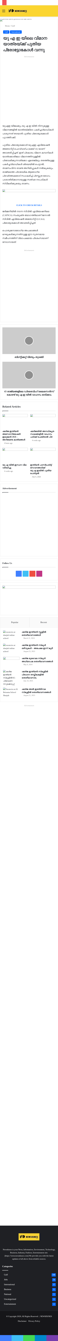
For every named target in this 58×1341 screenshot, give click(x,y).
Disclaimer (22, 1321)
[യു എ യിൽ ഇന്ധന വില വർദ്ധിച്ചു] (15, 455)
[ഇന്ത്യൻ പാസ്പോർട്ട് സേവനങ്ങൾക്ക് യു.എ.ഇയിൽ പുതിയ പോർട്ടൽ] (43, 455)
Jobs (6, 1279)
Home (7, 26)
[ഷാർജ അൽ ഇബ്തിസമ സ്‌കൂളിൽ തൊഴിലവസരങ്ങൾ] (11, 693)
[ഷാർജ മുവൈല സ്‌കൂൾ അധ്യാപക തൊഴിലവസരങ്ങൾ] (11, 662)
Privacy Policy (34, 1321)
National (7, 1294)
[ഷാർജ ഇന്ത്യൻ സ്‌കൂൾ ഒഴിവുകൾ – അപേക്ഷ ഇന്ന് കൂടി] (11, 649)
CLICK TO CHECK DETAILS (29, 205)
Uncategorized (10, 1299)
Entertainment (10, 1304)
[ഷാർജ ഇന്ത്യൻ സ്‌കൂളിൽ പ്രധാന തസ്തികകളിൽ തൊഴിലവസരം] (11, 678)
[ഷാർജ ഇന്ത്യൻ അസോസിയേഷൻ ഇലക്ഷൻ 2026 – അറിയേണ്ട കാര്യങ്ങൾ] (15, 421)
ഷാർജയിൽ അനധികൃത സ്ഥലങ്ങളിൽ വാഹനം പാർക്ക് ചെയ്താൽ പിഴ (42, 434)
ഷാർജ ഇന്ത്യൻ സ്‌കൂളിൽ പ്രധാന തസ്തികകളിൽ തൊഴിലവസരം (35, 674)
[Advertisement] (29, 87)
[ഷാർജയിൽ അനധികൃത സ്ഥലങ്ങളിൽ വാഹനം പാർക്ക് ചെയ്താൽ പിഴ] (43, 421)
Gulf (13, 26)
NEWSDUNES (46, 1316)
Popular (14, 622)
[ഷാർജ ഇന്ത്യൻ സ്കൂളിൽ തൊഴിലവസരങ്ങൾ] (11, 636)
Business (7, 1289)
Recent (43, 622)
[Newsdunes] (17, 11)
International (15, 32)
